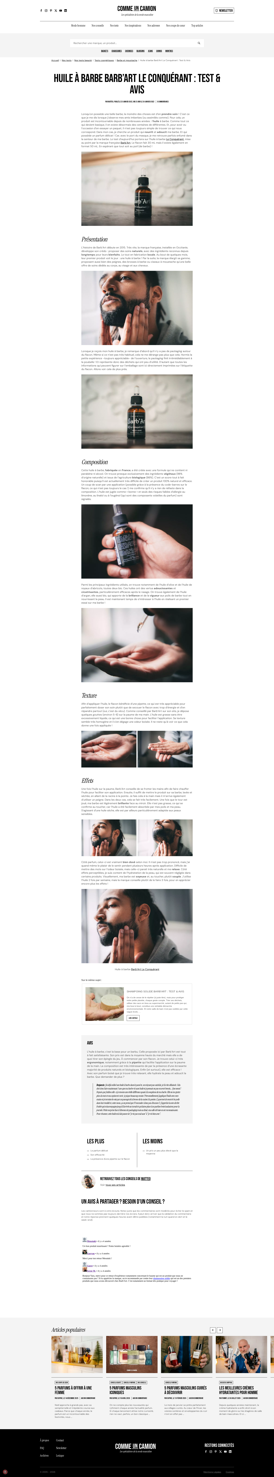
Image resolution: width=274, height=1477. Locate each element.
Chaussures (117, 51)
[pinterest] (51, 10)
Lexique (60, 1456)
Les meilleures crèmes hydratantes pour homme (238, 1390)
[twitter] (56, 10)
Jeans (150, 51)
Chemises (129, 51)
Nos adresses (153, 26)
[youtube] (60, 10)
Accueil (55, 60)
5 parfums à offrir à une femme (73, 1390)
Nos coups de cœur (175, 26)
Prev (213, 1330)
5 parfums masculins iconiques (125, 1390)
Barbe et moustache (127, 60)
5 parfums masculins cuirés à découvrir (185, 1390)
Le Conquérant (175, 139)
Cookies (230, 1472)
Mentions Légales (212, 1472)
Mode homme (78, 26)
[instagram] (46, 10)
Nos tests (114, 26)
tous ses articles (115, 1185)
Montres (169, 51)
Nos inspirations (133, 26)
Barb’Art (125, 142)
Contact (60, 1440)
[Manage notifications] (5, 1472)
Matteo (146, 1178)
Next (220, 1330)
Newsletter (226, 11)
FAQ (42, 1448)
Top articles (197, 26)
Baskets (104, 51)
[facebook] (41, 10)
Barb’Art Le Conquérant (145, 969)
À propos (44, 1440)
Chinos (159, 51)
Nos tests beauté (83, 60)
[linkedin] (65, 10)
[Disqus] (137, 1272)
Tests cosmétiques (104, 60)
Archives (44, 1456)
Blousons (141, 51)
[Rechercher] (199, 43)
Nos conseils (98, 26)
